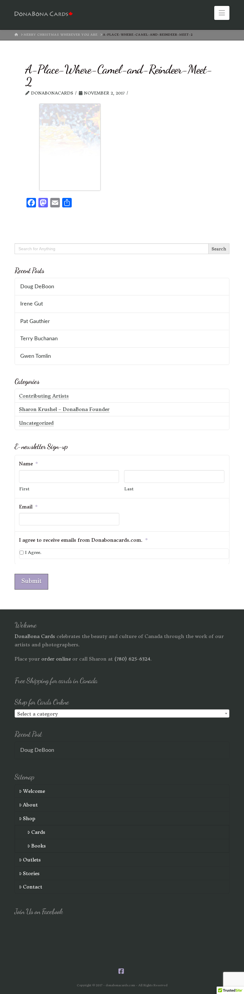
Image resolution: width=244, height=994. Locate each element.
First (24, 489)
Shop (29, 818)
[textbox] (122, 714)
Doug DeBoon (37, 286)
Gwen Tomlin (35, 356)
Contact (32, 887)
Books (38, 846)
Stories (31, 873)
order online (56, 659)
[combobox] (122, 713)
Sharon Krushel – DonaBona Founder (64, 409)
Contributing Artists (44, 396)
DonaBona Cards (35, 636)
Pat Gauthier (35, 321)
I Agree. (33, 552)
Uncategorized (36, 423)
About (30, 805)
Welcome (34, 791)
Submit (31, 581)
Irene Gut (31, 303)
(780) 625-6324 (132, 659)
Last (129, 489)
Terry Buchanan (39, 338)
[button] (221, 13)
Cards (38, 832)
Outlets (32, 860)
